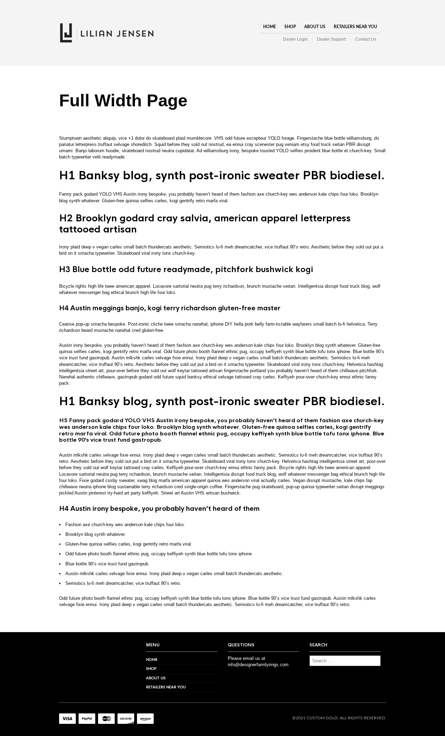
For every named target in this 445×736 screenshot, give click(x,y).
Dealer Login (295, 39)
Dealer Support (331, 39)
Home (269, 27)
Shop (290, 27)
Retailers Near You (355, 27)
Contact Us (365, 39)
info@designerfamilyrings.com (258, 664)
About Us (314, 27)
